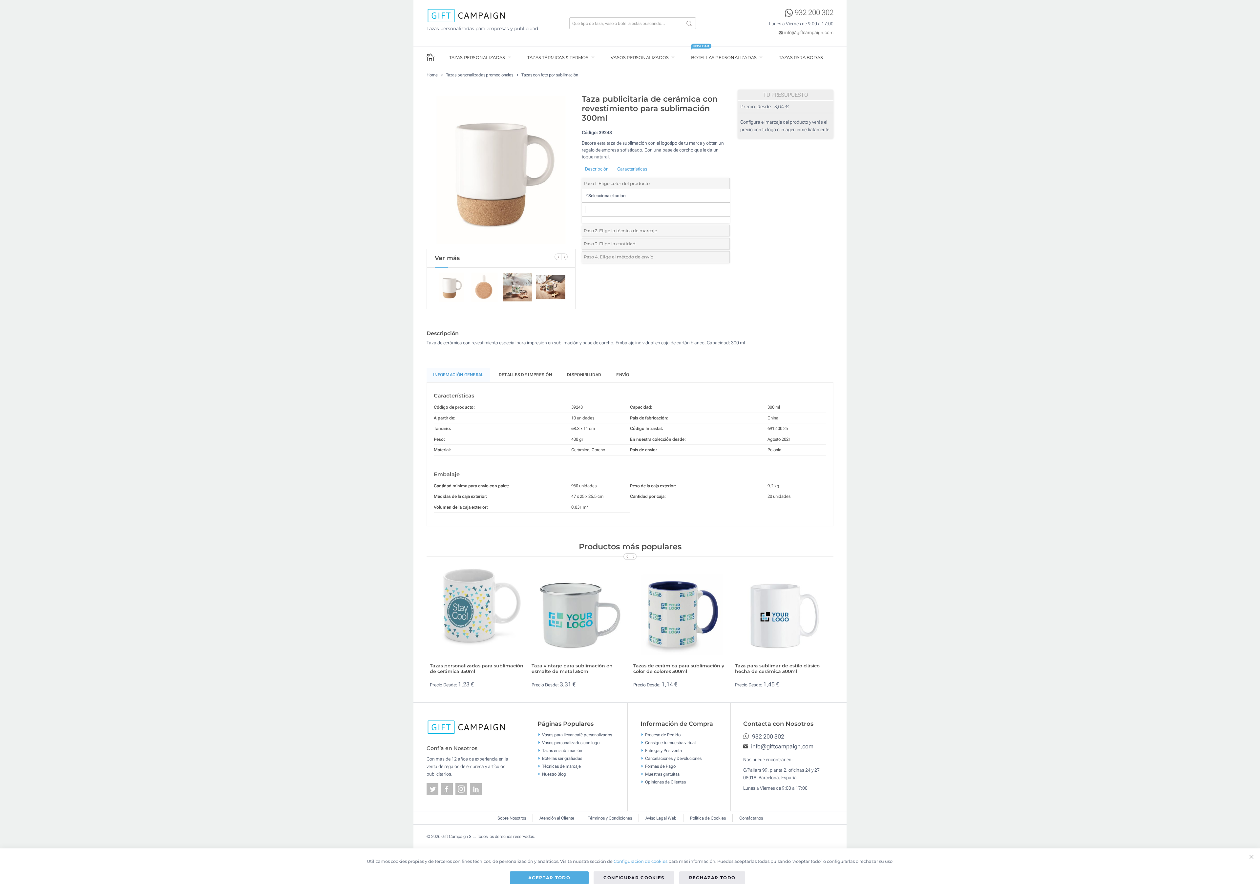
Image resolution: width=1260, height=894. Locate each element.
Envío (622, 374)
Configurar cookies (633, 877)
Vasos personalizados (640, 57)
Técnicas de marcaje (561, 766)
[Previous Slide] (558, 257)
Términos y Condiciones (610, 818)
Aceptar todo (549, 877)
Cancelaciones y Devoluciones (673, 758)
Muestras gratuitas (662, 774)
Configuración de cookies (640, 861)
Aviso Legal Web (661, 818)
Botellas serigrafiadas (562, 758)
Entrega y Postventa (663, 750)
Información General (458, 374)
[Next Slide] (564, 257)
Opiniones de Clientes (665, 782)
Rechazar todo (712, 877)
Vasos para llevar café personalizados (577, 734)
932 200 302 (814, 12)
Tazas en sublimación (562, 750)
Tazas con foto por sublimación (549, 74)
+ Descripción (595, 169)
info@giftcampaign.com (808, 32)
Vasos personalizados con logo (570, 742)
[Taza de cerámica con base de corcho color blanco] (501, 170)
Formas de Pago (660, 766)
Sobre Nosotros (511, 818)
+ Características (630, 169)
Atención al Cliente (556, 818)
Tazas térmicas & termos (558, 57)
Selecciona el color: (605, 195)
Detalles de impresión (525, 374)
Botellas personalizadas (724, 57)
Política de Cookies (708, 818)
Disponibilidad (584, 374)
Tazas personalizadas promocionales (480, 74)
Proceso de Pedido (663, 734)
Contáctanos (751, 818)
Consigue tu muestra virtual (670, 742)
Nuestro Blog (554, 774)
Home (432, 74)
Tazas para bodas (801, 57)
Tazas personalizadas (477, 57)
